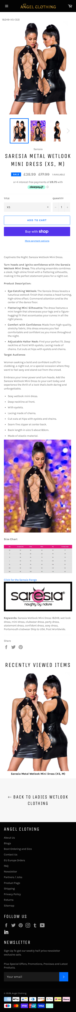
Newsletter (10, 871)
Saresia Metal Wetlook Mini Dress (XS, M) (38, 773)
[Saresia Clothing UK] (38, 610)
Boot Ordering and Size (18, 849)
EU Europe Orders (14, 860)
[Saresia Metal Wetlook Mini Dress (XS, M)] (38, 722)
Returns (8, 899)
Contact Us (10, 854)
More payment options (37, 240)
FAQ (6, 866)
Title (7, 198)
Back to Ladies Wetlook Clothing (40, 800)
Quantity (58, 198)
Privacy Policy (12, 894)
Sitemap (9, 905)
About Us (9, 837)
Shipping (9, 888)
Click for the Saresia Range (20, 579)
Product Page (12, 883)
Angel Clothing (19, 993)
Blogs (7, 843)
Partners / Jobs (13, 877)
